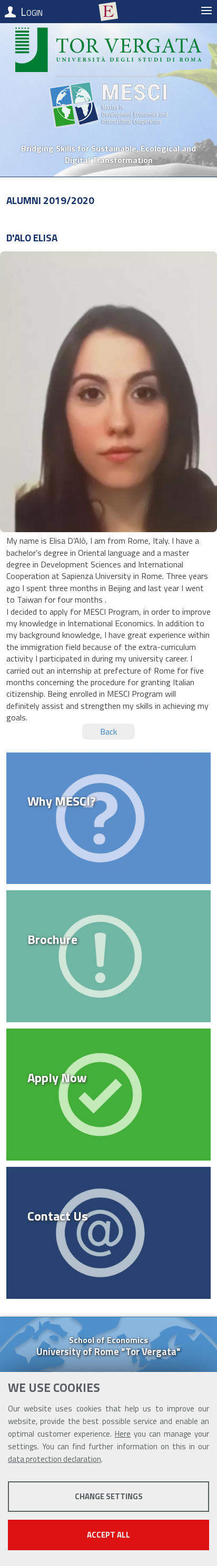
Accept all (108, 1535)
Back (108, 731)
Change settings (109, 1496)
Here (123, 1434)
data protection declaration (54, 1459)
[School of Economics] (108, 11)
